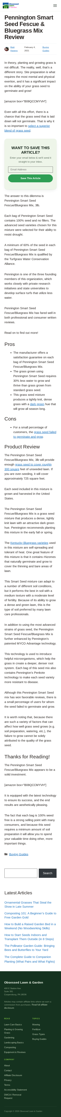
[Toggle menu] (55, 5)
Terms (7, 1085)
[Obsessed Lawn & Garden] (11, 5)
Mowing (36, 1024)
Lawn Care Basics (13, 1024)
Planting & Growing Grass (13, 1031)
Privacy (8, 1080)
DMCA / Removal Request (12, 1096)
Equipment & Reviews (15, 1052)
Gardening (9, 1037)
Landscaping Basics (14, 1042)
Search (47, 873)
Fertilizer (36, 1029)
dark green (37, 404)
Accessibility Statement (15, 1090)
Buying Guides (18, 854)
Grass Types (38, 1034)
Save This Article (30, 178)
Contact (8, 1070)
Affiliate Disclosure (13, 1075)
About (7, 1065)
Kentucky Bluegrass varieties (29, 542)
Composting (10, 1047)
